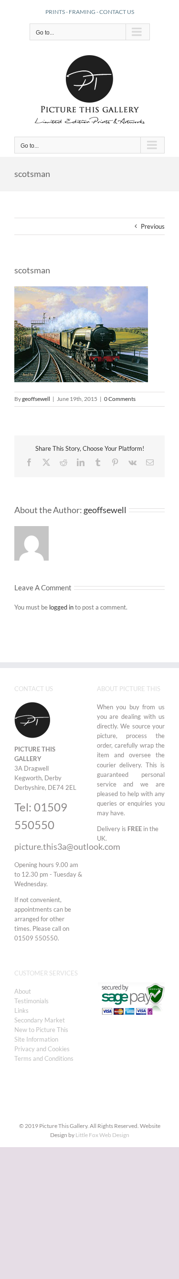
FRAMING (82, 11)
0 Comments (120, 398)
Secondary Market (39, 1020)
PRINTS (55, 11)
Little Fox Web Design (102, 1134)
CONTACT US (116, 11)
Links (21, 1010)
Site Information (36, 1039)
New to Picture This (41, 1029)
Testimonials (31, 1001)
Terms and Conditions (44, 1058)
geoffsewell (36, 398)
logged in (61, 607)
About (22, 991)
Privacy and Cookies (42, 1049)
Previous (153, 226)
